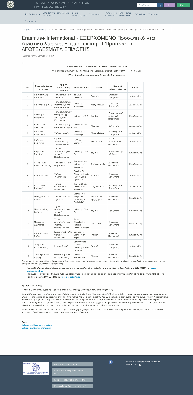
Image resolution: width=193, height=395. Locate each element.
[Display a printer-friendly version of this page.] (96, 63)
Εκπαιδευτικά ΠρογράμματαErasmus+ (56, 14)
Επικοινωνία (30, 21)
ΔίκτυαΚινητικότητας (78, 14)
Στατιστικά (153, 14)
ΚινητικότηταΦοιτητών (111, 14)
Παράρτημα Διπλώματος (66, 364)
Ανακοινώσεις (39, 29)
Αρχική (27, 29)
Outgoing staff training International (36, 327)
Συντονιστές (95, 14)
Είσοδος (184, 4)
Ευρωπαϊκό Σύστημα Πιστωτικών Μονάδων (69, 372)
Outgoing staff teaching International (37, 324)
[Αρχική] (26, 14)
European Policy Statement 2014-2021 (70, 379)
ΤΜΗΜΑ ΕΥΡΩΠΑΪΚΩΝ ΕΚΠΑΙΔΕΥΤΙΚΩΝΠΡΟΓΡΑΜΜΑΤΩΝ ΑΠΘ (61, 5)
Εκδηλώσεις (140, 14)
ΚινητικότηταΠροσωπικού (125, 14)
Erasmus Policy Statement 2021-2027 (70, 386)
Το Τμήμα (34, 14)
